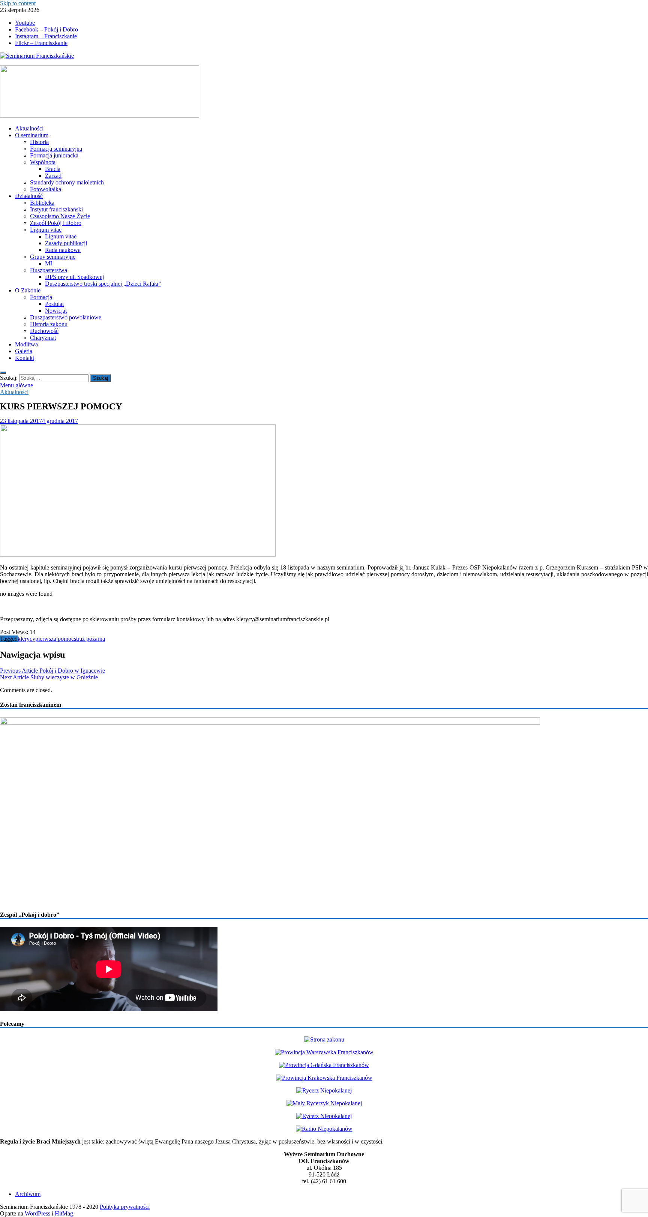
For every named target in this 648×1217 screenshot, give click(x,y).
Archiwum (27, 1194)
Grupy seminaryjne (52, 256)
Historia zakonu (49, 324)
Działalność (29, 196)
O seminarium (31, 135)
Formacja (41, 297)
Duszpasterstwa (48, 270)
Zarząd (53, 175)
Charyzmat (43, 337)
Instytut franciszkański (56, 209)
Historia (39, 142)
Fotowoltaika (45, 189)
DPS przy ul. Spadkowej (74, 277)
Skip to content (18, 3)
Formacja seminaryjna (56, 148)
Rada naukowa (63, 250)
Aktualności (29, 128)
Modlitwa (26, 344)
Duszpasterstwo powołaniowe (65, 317)
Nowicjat (56, 310)
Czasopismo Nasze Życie (60, 216)
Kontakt (24, 358)
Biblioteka (42, 202)
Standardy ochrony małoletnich (67, 182)
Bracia (52, 169)
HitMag (64, 1213)
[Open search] (3, 373)
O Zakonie (27, 290)
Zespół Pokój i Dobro (55, 223)
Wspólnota (43, 162)
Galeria (23, 351)
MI (48, 263)
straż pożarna (89, 638)
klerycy (26, 638)
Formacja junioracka (54, 155)
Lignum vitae (46, 229)
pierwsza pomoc (54, 638)
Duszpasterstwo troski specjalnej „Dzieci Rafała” (103, 283)
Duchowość (44, 331)
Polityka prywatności (125, 1207)
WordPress (37, 1213)
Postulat (54, 304)
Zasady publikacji (66, 243)
